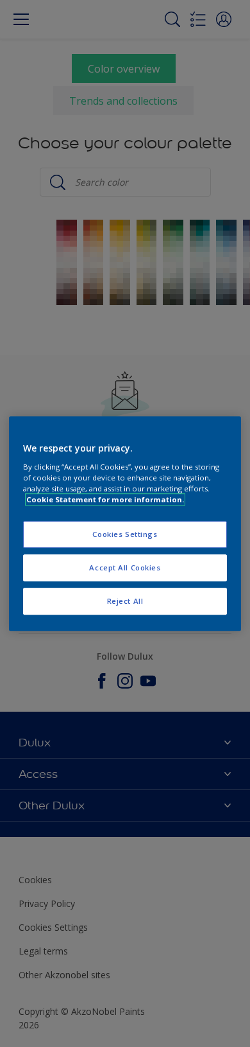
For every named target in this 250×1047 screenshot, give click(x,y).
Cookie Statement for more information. (105, 499)
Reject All (125, 601)
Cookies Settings (124, 534)
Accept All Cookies (124, 567)
